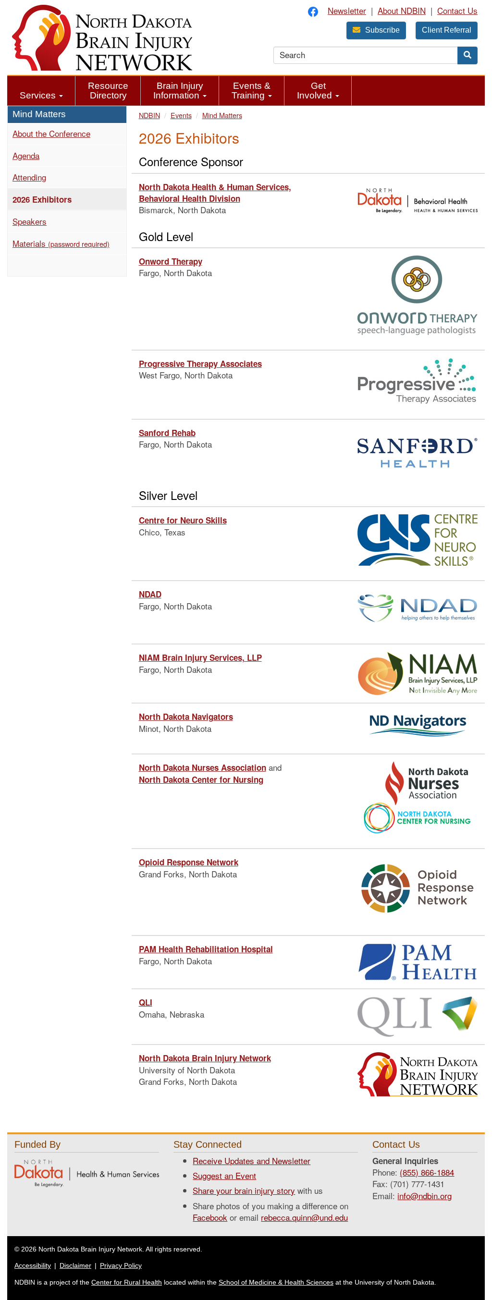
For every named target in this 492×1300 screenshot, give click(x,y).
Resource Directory (108, 90)
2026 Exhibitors (58, 199)
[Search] (467, 55)
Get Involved (315, 90)
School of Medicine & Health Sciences (276, 1282)
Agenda (25, 155)
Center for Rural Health (126, 1282)
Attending (29, 177)
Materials (61, 243)
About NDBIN (402, 10)
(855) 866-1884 (427, 1172)
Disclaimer (75, 1265)
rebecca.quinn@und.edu (304, 1217)
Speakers (29, 221)
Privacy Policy (121, 1265)
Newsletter (347, 10)
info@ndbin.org (424, 1196)
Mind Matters (222, 115)
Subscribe (382, 30)
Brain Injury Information (178, 90)
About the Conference (51, 133)
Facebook (210, 1217)
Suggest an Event (224, 1175)
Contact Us (457, 10)
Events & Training (251, 90)
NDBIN (149, 115)
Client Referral (446, 30)
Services (39, 95)
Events (181, 115)
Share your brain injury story (244, 1190)
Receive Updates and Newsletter (251, 1160)
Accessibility (32, 1265)
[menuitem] (41, 91)
